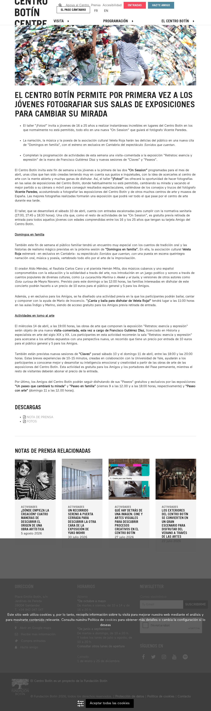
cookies (111, 620)
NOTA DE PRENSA (40, 417)
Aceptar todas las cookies (110, 703)
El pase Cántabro (73, 10)
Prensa (96, 5)
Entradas (135, 5)
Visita (59, 21)
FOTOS (32, 421)
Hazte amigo (161, 5)
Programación (115, 21)
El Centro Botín (175, 21)
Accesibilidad (112, 5)
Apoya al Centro (77, 5)
